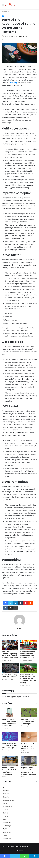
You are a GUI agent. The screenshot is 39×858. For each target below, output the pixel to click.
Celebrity (6, 797)
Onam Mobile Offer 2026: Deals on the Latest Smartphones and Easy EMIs (9, 722)
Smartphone (7, 822)
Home (5, 11)
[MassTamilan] (10, 4)
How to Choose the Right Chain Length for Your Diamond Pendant (28, 747)
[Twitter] (10, 603)
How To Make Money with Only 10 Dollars (9, 676)
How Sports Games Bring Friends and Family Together (28, 721)
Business (6, 794)
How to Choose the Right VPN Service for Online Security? (9, 745)
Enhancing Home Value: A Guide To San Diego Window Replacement (10, 771)
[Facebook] (5, 603)
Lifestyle (6, 816)
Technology (7, 826)
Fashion (5, 810)
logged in (13, 696)
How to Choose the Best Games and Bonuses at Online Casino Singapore (27, 655)
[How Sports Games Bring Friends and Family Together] (29, 712)
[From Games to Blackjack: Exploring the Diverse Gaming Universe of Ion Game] (10, 645)
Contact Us (19, 850)
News (5, 819)
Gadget (5, 813)
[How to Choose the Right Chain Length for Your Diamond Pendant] (29, 737)
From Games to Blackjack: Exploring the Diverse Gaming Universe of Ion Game (10, 655)
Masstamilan (7, 838)
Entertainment (7, 806)
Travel (5, 835)
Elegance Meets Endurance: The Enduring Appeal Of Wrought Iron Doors (28, 771)
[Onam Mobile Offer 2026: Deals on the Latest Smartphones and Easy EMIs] (10, 712)
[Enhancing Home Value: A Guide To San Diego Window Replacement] (10, 761)
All (9, 11)
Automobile (6, 790)
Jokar (6, 36)
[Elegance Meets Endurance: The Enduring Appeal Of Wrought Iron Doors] (29, 761)
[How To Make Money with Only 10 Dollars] (10, 668)
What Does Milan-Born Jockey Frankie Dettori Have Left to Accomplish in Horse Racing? (28, 679)
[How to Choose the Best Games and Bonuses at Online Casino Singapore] (29, 645)
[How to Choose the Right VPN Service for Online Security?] (10, 736)
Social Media (7, 832)
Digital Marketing (8, 800)
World (5, 829)
